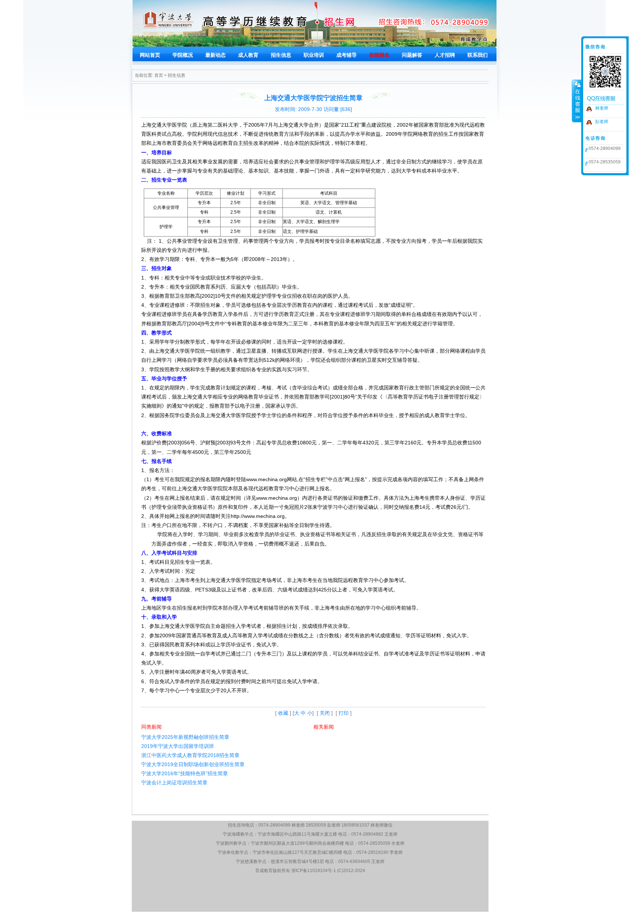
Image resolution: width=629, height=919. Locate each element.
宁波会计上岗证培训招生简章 (174, 782)
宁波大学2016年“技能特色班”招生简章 (184, 773)
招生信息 (176, 75)
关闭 (325, 713)
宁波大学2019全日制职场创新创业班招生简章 (193, 764)
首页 (158, 75)
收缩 (577, 100)
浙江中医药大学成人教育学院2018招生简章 (190, 755)
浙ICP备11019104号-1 (313, 870)
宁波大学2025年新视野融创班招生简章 (185, 737)
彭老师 (601, 121)
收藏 (283, 713)
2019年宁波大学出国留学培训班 (177, 746)
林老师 (601, 108)
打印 (344, 713)
